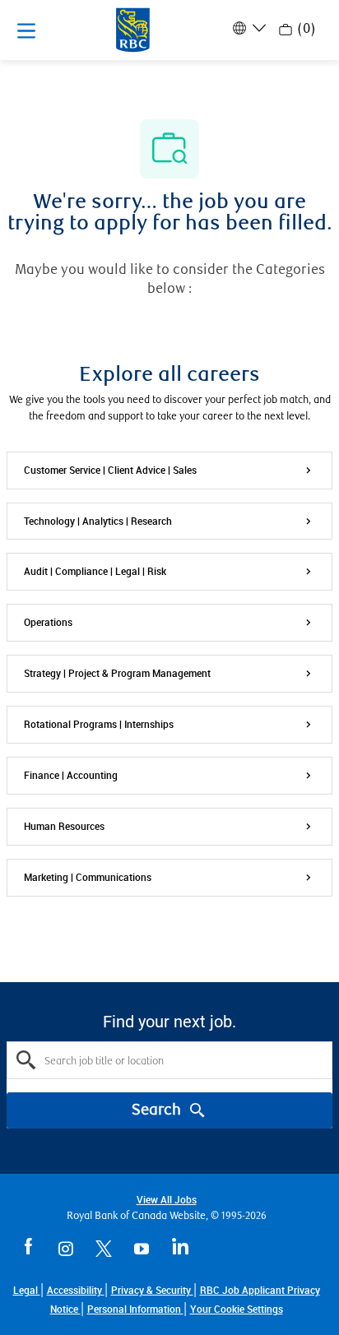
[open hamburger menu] (26, 30)
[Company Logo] (132, 29)
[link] (236, 1309)
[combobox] (169, 1060)
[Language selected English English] (248, 28)
